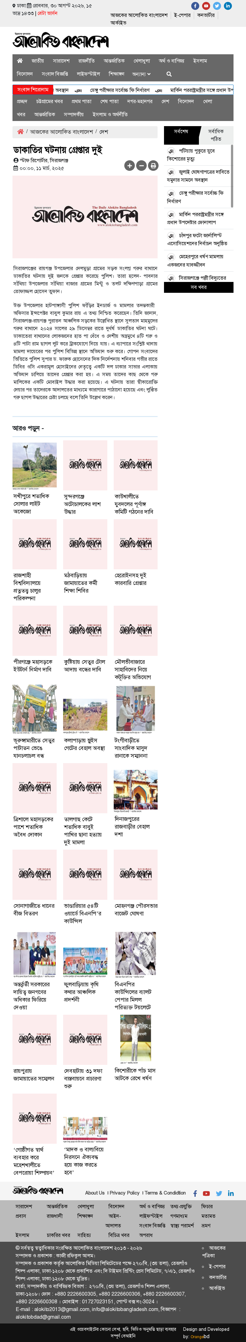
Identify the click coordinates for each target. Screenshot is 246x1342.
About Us (95, 1193)
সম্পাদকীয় (74, 114)
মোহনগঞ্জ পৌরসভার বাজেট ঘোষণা (136, 909)
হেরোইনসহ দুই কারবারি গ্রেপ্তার (130, 579)
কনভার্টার (206, 15)
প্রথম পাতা (81, 101)
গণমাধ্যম (178, 1216)
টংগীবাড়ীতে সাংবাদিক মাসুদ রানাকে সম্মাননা (131, 748)
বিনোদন (25, 74)
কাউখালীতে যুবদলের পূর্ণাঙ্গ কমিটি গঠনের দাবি (134, 504)
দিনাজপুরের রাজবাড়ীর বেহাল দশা (132, 826)
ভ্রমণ (205, 1225)
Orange (200, 1336)
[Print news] (153, 165)
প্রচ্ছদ (22, 101)
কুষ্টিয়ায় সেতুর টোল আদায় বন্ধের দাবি (84, 665)
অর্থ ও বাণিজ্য (171, 60)
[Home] (19, 60)
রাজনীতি (86, 60)
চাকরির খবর (58, 1235)
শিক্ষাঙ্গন (117, 74)
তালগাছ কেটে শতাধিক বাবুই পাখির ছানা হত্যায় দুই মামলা (83, 830)
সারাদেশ (61, 60)
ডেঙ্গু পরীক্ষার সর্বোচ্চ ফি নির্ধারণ (108, 90)
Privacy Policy (125, 1193)
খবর (21, 114)
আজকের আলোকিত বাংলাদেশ (139, 15)
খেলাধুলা (142, 60)
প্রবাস (21, 1216)
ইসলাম (200, 60)
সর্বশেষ (181, 131)
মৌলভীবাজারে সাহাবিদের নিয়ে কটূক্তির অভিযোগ (133, 669)
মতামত (208, 1216)
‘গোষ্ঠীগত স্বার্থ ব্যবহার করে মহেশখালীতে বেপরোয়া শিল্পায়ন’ (33, 1161)
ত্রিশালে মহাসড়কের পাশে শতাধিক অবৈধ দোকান (33, 826)
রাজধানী (54, 1216)
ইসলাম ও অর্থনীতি (110, 114)
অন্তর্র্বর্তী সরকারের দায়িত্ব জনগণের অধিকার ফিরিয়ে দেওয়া (31, 996)
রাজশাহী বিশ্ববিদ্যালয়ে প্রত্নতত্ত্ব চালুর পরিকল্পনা (27, 587)
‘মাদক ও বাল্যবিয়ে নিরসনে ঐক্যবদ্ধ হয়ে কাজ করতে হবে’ (84, 1161)
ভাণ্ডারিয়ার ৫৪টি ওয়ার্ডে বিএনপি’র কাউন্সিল (82, 913)
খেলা (207, 101)
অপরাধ (146, 1235)
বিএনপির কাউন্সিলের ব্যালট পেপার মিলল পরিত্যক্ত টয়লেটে (133, 996)
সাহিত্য (84, 1235)
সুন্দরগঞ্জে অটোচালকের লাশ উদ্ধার (82, 504)
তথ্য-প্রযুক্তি (181, 1206)
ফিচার (207, 1206)
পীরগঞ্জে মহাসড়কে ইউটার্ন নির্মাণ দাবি (32, 665)
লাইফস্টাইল (88, 74)
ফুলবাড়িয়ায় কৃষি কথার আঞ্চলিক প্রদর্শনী (81, 992)
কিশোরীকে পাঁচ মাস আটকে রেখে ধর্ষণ (135, 1074)
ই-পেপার (182, 15)
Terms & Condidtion (165, 1193)
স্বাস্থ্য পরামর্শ (182, 1225)
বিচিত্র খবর (119, 1235)
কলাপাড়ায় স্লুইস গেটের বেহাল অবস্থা (84, 744)
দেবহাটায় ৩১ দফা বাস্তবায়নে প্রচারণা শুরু (83, 1078)
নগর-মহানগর (139, 101)
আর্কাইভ (118, 22)
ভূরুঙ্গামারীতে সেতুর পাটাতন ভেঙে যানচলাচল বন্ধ (33, 748)
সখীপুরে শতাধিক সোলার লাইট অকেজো (31, 503)
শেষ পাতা (109, 101)
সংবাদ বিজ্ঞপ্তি (55, 74)
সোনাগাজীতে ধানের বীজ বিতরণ (33, 909)
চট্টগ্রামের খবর (49, 101)
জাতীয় (38, 60)
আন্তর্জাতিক (114, 60)
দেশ (165, 101)
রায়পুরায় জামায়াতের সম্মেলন (33, 1074)
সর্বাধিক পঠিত (216, 135)
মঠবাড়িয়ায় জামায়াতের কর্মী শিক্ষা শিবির (80, 583)
